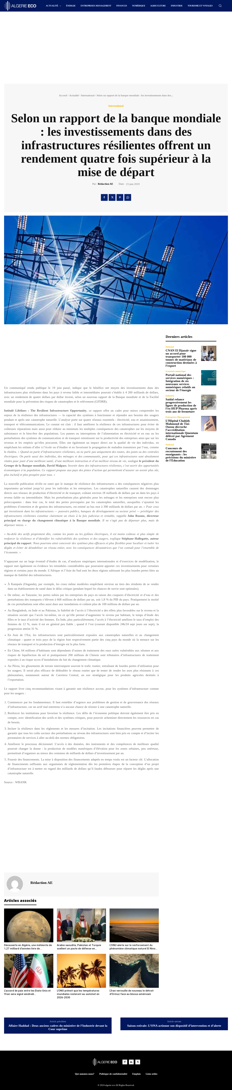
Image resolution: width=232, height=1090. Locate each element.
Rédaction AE (105, 184)
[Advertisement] (87, 21)
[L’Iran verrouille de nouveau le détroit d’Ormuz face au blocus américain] (134, 971)
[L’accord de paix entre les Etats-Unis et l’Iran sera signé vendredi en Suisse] (28, 971)
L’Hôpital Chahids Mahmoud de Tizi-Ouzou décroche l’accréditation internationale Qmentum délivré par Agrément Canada (182, 430)
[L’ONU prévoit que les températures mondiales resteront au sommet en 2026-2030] (81, 971)
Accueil (63, 95)
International (87, 95)
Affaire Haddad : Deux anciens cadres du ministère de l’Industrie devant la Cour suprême (57, 1027)
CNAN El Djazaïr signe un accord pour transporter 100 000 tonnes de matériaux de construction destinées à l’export (181, 358)
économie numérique (176, 371)
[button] (220, 5)
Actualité (74, 95)
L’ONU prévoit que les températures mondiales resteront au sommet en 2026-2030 (78, 994)
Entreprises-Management (178, 417)
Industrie (170, 396)
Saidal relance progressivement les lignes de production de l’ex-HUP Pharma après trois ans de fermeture (181, 405)
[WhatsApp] (127, 197)
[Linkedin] (131, 1062)
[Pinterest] (120, 197)
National (170, 347)
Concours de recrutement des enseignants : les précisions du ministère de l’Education (181, 454)
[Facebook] (104, 197)
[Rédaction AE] (17, 884)
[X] (112, 197)
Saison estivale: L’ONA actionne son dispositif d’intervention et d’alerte (174, 1025)
